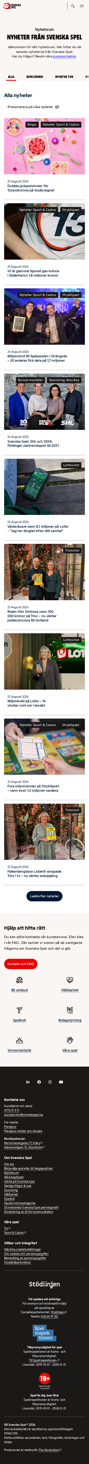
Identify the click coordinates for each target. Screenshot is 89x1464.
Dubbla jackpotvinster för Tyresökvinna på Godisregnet (30, 188)
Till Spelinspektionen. (43, 1360)
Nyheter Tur (64, 77)
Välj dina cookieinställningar (22, 1249)
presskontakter (64, 56)
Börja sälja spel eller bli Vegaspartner (28, 1168)
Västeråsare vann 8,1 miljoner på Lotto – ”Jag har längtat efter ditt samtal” (37, 528)
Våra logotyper (14, 1177)
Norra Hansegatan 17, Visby (22, 1143)
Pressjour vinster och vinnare (23, 1131)
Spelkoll (19, 1020)
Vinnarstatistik (19, 1050)
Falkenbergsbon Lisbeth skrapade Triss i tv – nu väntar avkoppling (34, 873)
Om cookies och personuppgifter (26, 1254)
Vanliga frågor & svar (18, 1186)
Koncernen (34, 77)
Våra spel (70, 1050)
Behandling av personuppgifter (25, 1258)
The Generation (48, 1450)
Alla (11, 77)
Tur (6, 1228)
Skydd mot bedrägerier (20, 1203)
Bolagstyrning (70, 1020)
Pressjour (10, 1127)
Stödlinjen (58, 1312)
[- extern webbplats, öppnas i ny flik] (28, 1082)
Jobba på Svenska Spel (19, 1181)
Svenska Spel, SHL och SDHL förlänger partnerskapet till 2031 (33, 443)
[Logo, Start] (12, 6)
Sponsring (11, 1190)
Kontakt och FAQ (21, 964)
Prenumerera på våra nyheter (30, 107)
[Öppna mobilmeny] (82, 6)
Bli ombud (19, 990)
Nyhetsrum (11, 1173)
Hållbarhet (70, 990)
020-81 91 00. (49, 1316)
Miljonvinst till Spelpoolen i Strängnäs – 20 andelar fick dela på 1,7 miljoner (37, 358)
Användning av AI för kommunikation (28, 1212)
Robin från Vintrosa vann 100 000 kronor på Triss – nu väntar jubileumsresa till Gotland (32, 616)
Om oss (9, 1164)
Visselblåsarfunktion (17, 1262)
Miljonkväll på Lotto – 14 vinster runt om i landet (26, 703)
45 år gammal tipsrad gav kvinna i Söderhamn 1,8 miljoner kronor (33, 273)
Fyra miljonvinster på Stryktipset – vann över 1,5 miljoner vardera (33, 788)
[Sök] (73, 6)
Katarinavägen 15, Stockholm (23, 1147)
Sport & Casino (14, 1233)
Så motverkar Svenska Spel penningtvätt (31, 1207)
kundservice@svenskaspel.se (23, 1115)
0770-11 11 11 (11, 1110)
